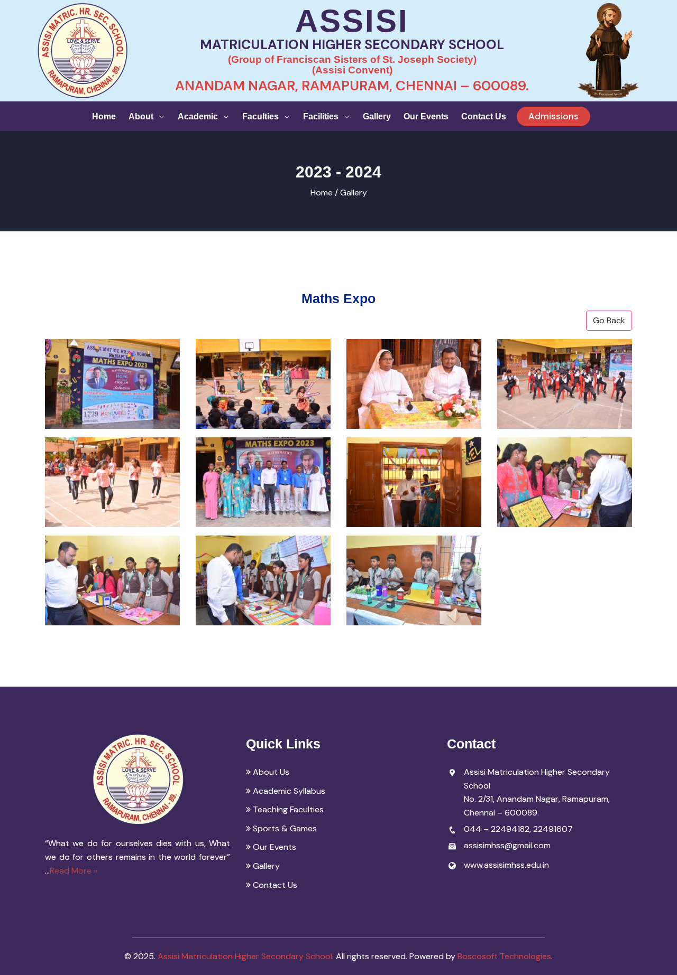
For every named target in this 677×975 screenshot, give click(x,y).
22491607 (553, 829)
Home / (324, 192)
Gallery (377, 116)
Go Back (609, 320)
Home (104, 116)
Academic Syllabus (288, 790)
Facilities (322, 116)
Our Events (426, 116)
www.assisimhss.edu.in (506, 864)
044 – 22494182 (496, 829)
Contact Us (483, 116)
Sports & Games (284, 828)
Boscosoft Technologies (504, 956)
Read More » (73, 870)
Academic (199, 116)
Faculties (261, 116)
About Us (270, 771)
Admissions (553, 116)
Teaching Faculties (287, 809)
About (142, 116)
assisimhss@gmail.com (507, 845)
